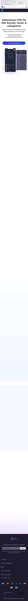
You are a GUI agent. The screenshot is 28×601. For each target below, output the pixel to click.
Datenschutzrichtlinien (8, 592)
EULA (5, 593)
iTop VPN (3, 7)
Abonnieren (22, 548)
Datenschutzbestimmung (6, 4)
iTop (14, 538)
